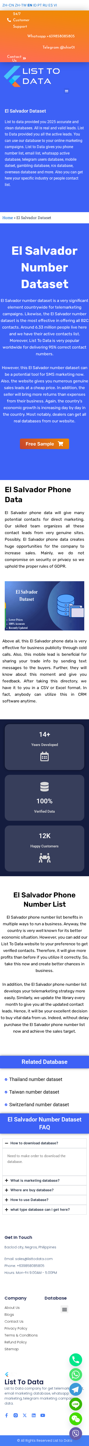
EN (30, 5)
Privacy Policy (16, 1328)
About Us (12, 1307)
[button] (66, 91)
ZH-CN (8, 5)
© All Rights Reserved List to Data (44, 1440)
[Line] (75, 1404)
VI (55, 5)
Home (7, 217)
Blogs (9, 1314)
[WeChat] (75, 1418)
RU (45, 5)
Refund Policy (16, 1342)
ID (35, 5)
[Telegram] (75, 1389)
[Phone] (75, 1359)
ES (50, 5)
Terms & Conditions (21, 1335)
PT (39, 5)
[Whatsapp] (75, 1374)
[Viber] (75, 1433)
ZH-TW (21, 5)
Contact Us (14, 1321)
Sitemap (12, 1349)
